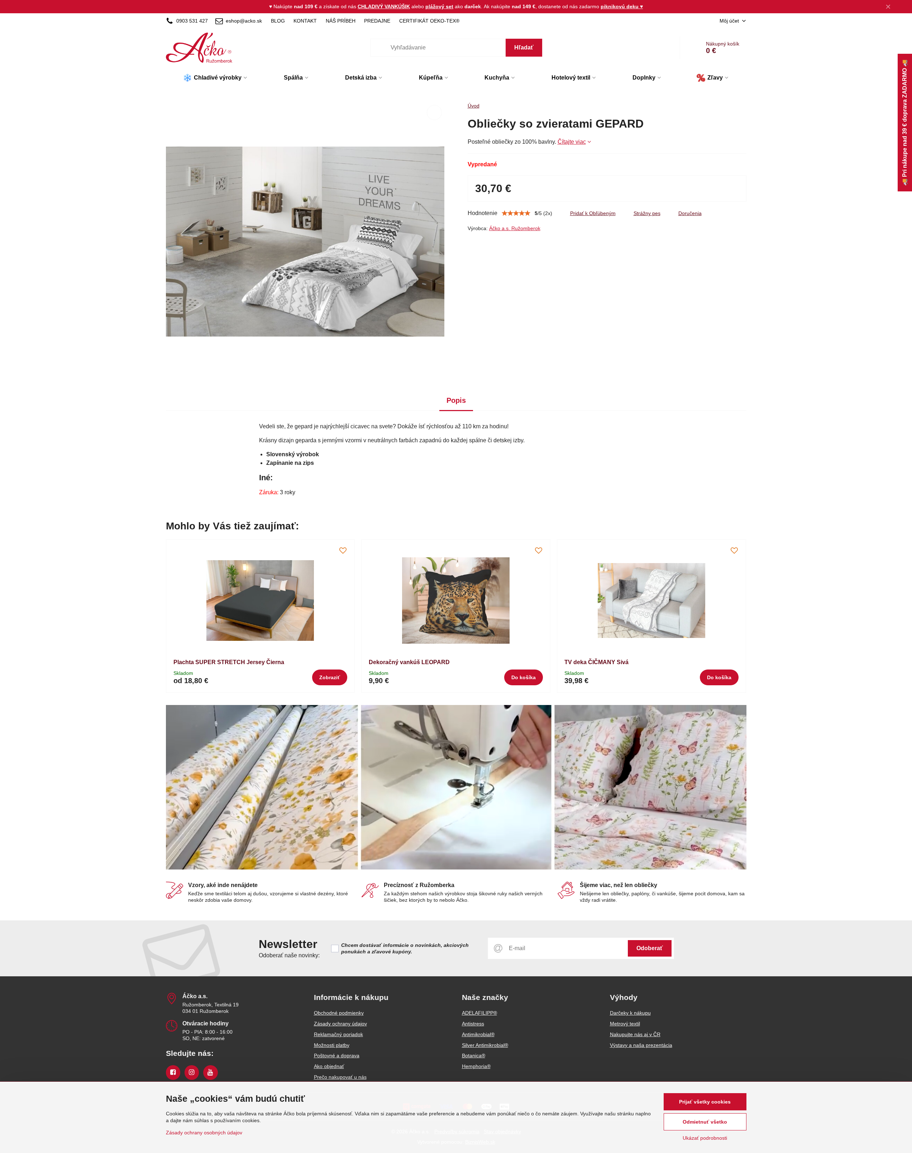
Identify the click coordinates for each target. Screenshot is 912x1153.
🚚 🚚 (905, 122)
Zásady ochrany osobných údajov (204, 1132)
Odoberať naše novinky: (289, 955)
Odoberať (649, 948)
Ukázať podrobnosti (705, 1138)
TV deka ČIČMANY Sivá (596, 662)
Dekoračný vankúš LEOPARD (409, 662)
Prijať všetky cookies (705, 1102)
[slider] (516, 213)
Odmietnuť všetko (705, 1122)
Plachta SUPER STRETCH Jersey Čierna (228, 662)
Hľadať (524, 47)
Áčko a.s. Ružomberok (514, 228)
